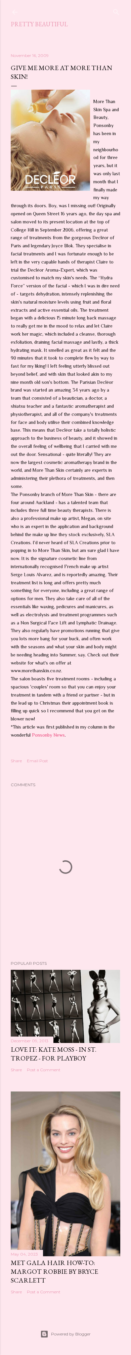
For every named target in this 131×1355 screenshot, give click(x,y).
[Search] (116, 10)
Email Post (37, 760)
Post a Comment (43, 1069)
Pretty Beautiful (39, 24)
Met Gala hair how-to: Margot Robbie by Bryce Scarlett (54, 1271)
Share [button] (16, 760)
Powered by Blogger (71, 1333)
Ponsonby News (48, 735)
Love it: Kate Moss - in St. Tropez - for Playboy (53, 1054)
